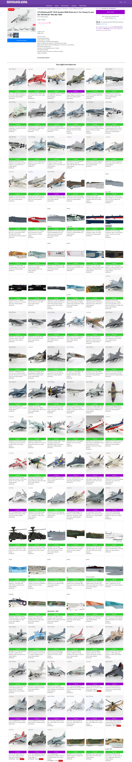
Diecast (65, 8)
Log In (121, 2)
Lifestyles (74, 5)
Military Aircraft (78, 8)
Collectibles (49, 5)
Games (57, 5)
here (115, 18)
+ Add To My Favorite (43, 23)
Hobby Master (56, 8)
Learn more (104, 24)
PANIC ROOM (82, 5)
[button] (124, 2)
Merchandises (65, 5)
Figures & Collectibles (44, 8)
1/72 (70, 8)
